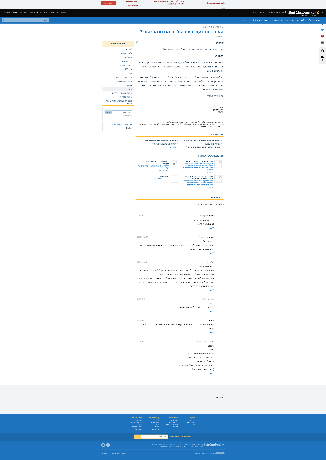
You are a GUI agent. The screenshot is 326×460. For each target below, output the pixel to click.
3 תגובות (210, 172)
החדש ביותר (209, 204)
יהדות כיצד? (314, 20)
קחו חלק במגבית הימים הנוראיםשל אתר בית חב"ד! (169, 2)
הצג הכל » (171, 147)
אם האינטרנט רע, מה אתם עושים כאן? (203, 147)
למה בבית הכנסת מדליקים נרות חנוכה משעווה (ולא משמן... (199, 177)
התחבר (62, 12)
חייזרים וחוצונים (212, 144)
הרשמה (175, 427)
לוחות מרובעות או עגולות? (164, 144)
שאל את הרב (44, 12)
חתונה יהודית (155, 422)
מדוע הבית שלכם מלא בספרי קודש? (160, 141)
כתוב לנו (104, 453)
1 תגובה (210, 187)
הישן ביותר (200, 204)
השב (211, 228)
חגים (157, 420)
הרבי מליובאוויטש (136, 422)
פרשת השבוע (155, 429)
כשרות (157, 427)
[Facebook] (108, 445)
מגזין (193, 425)
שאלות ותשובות (217, 26)
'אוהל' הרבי (138, 425)
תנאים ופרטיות (114, 453)
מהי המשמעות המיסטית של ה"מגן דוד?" (202, 141)
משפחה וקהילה (259, 20)
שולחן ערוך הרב (137, 427)
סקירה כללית (138, 420)
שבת (157, 425)
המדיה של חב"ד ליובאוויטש (203, 453)
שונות (205, 26)
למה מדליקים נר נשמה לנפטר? (199, 162)
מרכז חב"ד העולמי (156, 444)
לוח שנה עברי (173, 422)
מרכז (214, 453)
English (129, 128)
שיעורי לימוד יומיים (172, 425)
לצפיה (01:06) (164, 171)
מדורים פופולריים (279, 20)
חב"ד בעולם (138, 429)
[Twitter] (103, 445)
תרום (13, 12)
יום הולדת (164, 176)
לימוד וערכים (298, 20)
